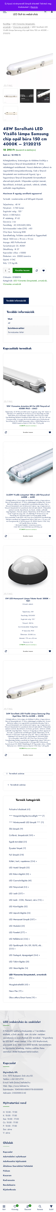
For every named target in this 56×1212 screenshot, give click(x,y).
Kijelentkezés (9, 1189)
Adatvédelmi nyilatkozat (14, 1156)
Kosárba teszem (22, 270)
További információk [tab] (16, 300)
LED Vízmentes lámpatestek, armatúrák (30, 280)
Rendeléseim (9, 1184)
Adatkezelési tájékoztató (14, 1161)
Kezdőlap (6, 23)
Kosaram (7, 1175)
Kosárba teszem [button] (28, 432)
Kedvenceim (9, 1180)
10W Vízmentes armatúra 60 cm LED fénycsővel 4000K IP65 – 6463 (28, 407)
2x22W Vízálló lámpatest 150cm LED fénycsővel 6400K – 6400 (28, 496)
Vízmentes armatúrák (21, 27)
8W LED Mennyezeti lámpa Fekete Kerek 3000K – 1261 (27, 599)
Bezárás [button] (34, 7)
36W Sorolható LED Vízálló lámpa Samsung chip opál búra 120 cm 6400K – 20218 (28, 715)
